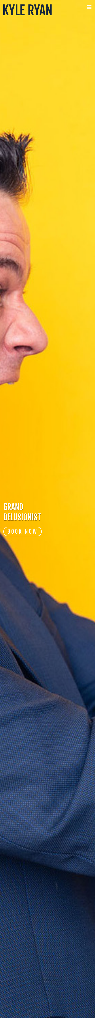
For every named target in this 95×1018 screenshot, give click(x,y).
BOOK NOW (22, 531)
